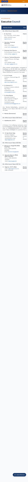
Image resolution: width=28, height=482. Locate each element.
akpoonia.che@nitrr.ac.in (11, 82)
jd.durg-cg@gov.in (12, 54)
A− (2, 1)
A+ (6, 1)
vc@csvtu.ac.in (8, 39)
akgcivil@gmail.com (10, 139)
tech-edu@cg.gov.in (13, 47)
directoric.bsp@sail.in (13, 151)
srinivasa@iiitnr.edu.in (9, 92)
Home (4, 11)
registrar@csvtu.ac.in (13, 168)
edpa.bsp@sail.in (12, 161)
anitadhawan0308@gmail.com (12, 103)
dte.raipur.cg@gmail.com (11, 64)
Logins (23, 1)
